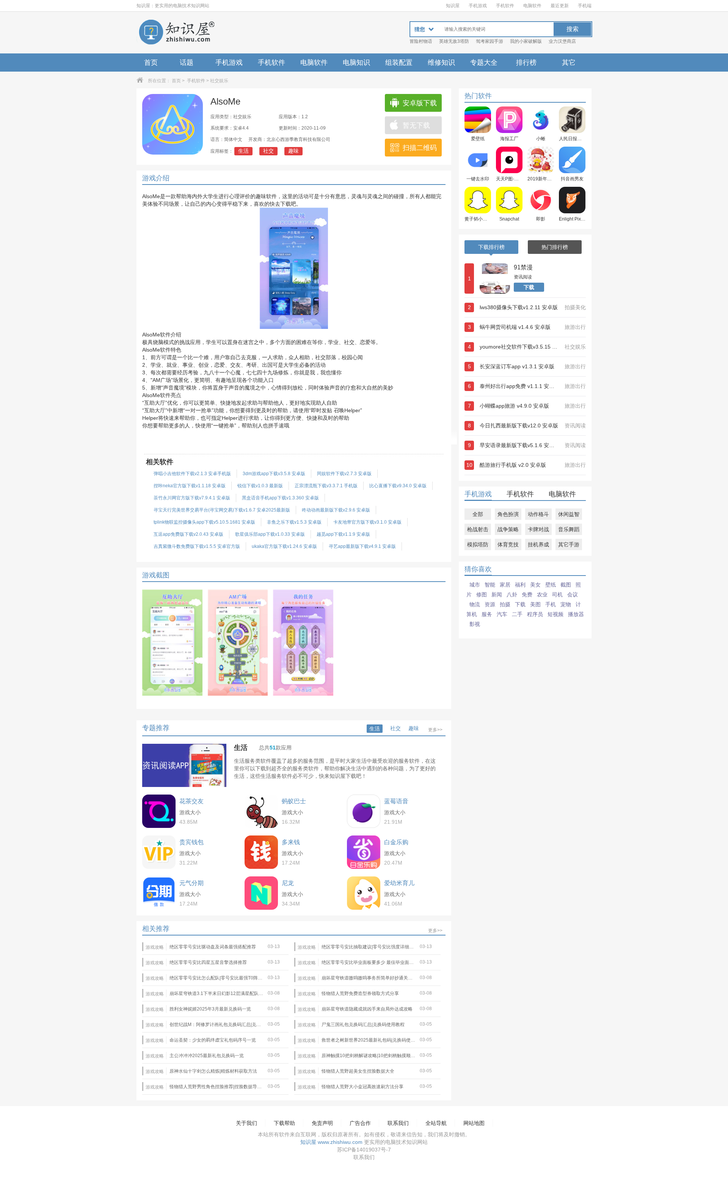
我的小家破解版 (526, 41)
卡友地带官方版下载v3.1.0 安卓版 (367, 522)
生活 (243, 151)
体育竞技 (508, 544)
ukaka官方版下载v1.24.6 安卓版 (284, 546)
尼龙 (288, 883)
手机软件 (505, 5)
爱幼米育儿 (399, 883)
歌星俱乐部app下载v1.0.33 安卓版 (270, 534)
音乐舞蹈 (568, 529)
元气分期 (191, 883)
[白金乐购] (363, 852)
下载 (529, 287)
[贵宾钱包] (159, 852)
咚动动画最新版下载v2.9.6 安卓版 (336, 510)
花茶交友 (191, 801)
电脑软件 (532, 5)
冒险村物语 (421, 41)
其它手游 (568, 544)
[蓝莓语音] (363, 811)
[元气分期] (159, 893)
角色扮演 (508, 514)
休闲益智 (568, 514)
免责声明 (322, 1123)
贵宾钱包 (191, 842)
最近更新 (560, 5)
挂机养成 (538, 544)
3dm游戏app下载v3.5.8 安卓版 (274, 473)
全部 (477, 514)
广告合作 (360, 1123)
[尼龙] (261, 893)
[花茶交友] (159, 811)
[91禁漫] (495, 278)
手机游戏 (478, 5)
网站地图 (474, 1123)
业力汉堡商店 (562, 41)
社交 (268, 151)
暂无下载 (416, 125)
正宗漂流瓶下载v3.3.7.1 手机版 (326, 485)
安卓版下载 (420, 103)
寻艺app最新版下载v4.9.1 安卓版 (362, 546)
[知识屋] (176, 32)
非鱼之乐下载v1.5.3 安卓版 (294, 522)
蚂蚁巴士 (294, 801)
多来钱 (291, 842)
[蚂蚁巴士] (261, 811)
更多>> (435, 729)
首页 (151, 62)
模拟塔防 (477, 544)
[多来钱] (261, 852)
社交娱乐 (219, 80)
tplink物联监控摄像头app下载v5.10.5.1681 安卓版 (204, 522)
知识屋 (453, 5)
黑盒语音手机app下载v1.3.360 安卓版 (280, 498)
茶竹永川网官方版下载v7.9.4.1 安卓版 (192, 498)
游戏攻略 (155, 947)
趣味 (293, 151)
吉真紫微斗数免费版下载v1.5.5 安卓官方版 (197, 546)
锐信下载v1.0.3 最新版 (260, 485)
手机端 (585, 5)
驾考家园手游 (489, 41)
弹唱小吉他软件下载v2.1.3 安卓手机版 (192, 473)
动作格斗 (538, 514)
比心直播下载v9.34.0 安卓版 (398, 485)
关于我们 (246, 1123)
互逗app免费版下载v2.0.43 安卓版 (188, 534)
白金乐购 (396, 842)
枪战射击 (477, 529)
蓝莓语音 (396, 801)
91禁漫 (523, 267)
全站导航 (436, 1123)
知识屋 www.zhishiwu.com (331, 1142)
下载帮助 (284, 1123)
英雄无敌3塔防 (454, 41)
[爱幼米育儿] (363, 893)
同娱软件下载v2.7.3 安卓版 (344, 473)
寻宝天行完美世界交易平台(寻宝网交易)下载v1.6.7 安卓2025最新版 (222, 510)
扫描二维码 (420, 148)
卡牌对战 (538, 529)
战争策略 (508, 529)
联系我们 (398, 1123)
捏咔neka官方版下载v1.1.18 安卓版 (190, 485)
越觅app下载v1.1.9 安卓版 (343, 534)
